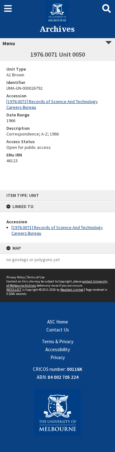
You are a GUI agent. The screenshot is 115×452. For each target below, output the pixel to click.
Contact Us (57, 330)
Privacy (57, 357)
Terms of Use (35, 277)
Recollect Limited (71, 290)
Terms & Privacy (57, 341)
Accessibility (57, 349)
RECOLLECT (13, 290)
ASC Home (57, 322)
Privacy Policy (15, 277)
